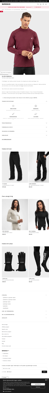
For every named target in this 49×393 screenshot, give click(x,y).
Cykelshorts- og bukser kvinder (9, 299)
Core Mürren (32, 183)
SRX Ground (5, 231)
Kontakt (3, 341)
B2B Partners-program (6, 331)
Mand (10, 371)
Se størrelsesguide (6, 139)
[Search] (38, 4)
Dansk (5, 377)
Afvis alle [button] (38, 387)
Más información (6, 388)
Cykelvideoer (5, 353)
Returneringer (5, 324)
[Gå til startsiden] (6, 4)
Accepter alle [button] (38, 384)
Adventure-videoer (7, 360)
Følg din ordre (5, 329)
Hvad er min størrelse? (7, 72)
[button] (17, 389)
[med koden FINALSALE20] (32, 7)
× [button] (47, 379)
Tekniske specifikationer (8, 101)
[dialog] (24, 385)
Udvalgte (4, 317)
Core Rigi (4, 278)
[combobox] (46, 380)
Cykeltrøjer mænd (6, 301)
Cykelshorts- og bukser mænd (9, 297)
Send (44, 371)
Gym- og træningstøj (8, 311)
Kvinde (4, 371)
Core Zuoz (31, 278)
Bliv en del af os (5, 334)
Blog (3, 343)
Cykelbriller (5, 306)
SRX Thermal (32, 231)
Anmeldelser (5, 135)
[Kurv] (40, 4)
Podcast (3, 338)
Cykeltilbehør (5, 308)
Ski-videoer (5, 355)
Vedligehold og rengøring (8, 131)
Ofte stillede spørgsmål (6, 336)
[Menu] (46, 4)
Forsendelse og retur (7, 127)
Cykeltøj (4, 295)
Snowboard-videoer (7, 358)
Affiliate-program (5, 326)
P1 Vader (4, 183)
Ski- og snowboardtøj (8, 314)
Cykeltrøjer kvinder (7, 303)
